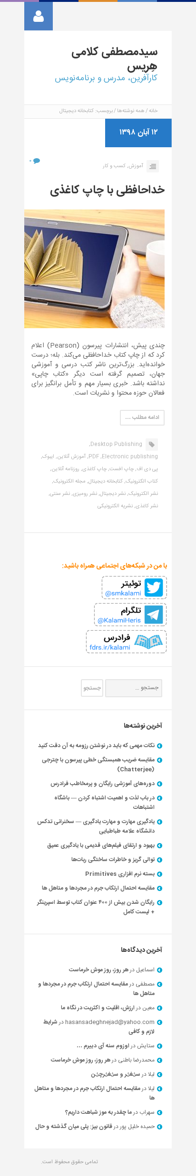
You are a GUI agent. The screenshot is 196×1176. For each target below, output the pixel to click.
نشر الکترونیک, (142, 494)
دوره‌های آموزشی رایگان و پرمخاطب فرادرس (102, 783)
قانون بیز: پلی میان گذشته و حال (73, 1126)
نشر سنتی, (59, 494)
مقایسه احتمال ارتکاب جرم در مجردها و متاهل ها (98, 888)
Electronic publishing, (129, 457)
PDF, (93, 457)
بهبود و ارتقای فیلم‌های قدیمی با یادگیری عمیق (101, 845)
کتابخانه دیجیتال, (105, 481)
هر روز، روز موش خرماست (98, 970)
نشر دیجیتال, (112, 494)
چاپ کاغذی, (94, 469)
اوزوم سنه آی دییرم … (103, 1046)
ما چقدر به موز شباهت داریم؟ (98, 1112)
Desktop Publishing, (115, 444)
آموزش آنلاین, (71, 457)
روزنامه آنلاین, (64, 469)
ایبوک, (47, 457)
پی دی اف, (146, 469)
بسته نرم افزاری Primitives (120, 874)
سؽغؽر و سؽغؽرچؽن (115, 1074)
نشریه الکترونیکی (115, 506)
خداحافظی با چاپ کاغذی (107, 190)
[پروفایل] (38, 16)
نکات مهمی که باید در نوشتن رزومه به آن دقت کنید (96, 745)
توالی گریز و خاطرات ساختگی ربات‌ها (113, 859)
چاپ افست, (121, 469)
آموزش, (135, 166)
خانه (153, 111)
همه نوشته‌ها (131, 111)
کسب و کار (114, 166)
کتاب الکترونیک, (141, 481)
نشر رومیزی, (84, 494)
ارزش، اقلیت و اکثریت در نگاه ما (98, 1008)
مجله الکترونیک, (69, 481)
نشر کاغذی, (146, 506)
